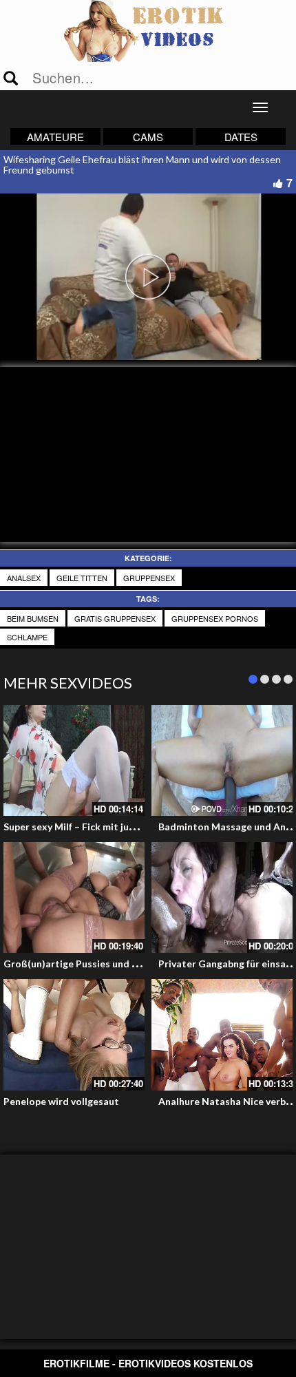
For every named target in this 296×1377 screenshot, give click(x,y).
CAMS (148, 136)
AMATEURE (55, 136)
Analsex (24, 577)
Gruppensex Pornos (214, 618)
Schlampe (27, 636)
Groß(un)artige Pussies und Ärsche (83, 963)
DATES (240, 136)
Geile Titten (81, 577)
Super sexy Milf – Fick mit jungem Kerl (89, 826)
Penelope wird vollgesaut (61, 1101)
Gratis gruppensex (115, 618)
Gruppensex (149, 577)
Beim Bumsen (33, 618)
